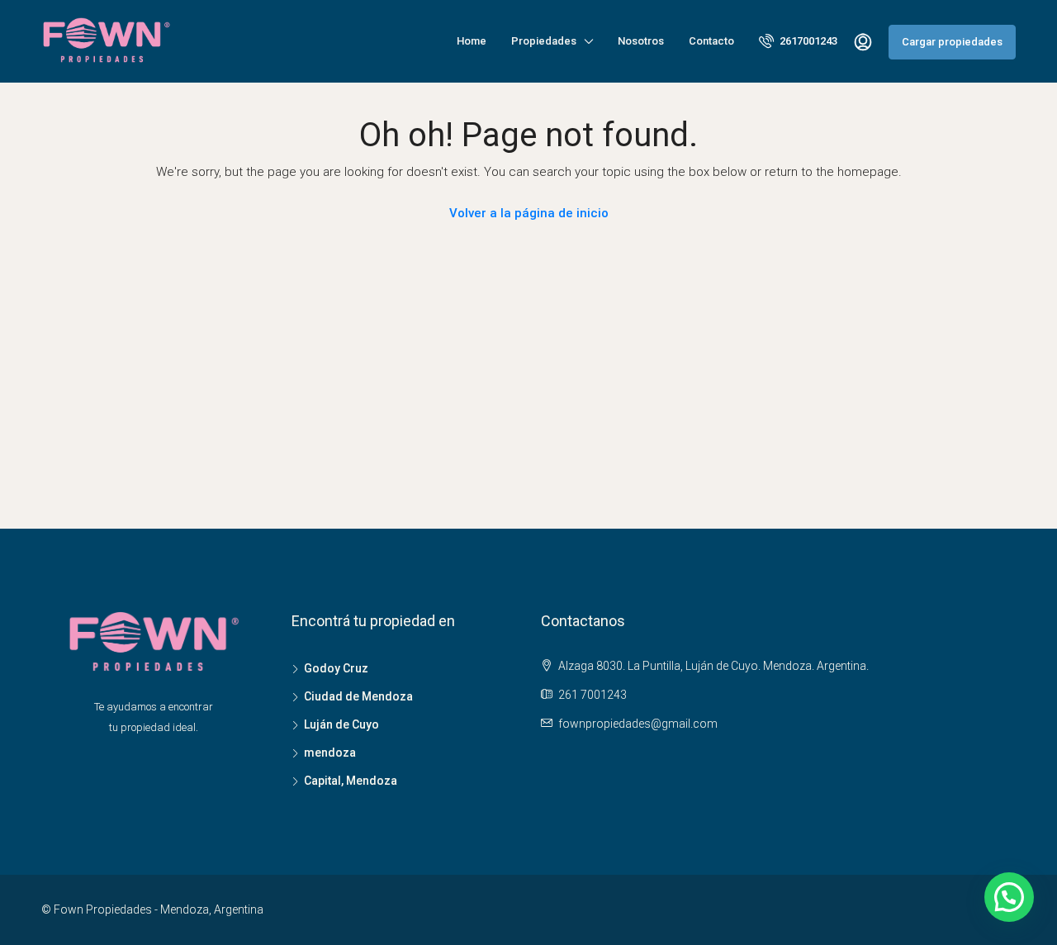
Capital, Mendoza (350, 780)
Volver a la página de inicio (529, 213)
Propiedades (543, 41)
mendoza (330, 752)
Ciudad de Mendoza (358, 696)
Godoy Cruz (336, 668)
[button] (1009, 897)
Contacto (711, 41)
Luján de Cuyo (341, 724)
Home (471, 41)
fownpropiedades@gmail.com (638, 723)
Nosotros (641, 41)
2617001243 (807, 41)
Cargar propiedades (952, 42)
